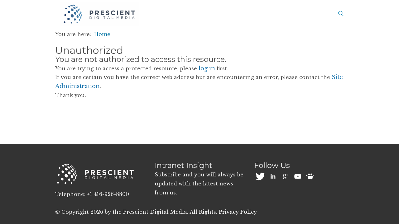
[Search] (340, 14)
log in (207, 68)
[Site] (99, 14)
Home (102, 34)
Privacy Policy (238, 212)
